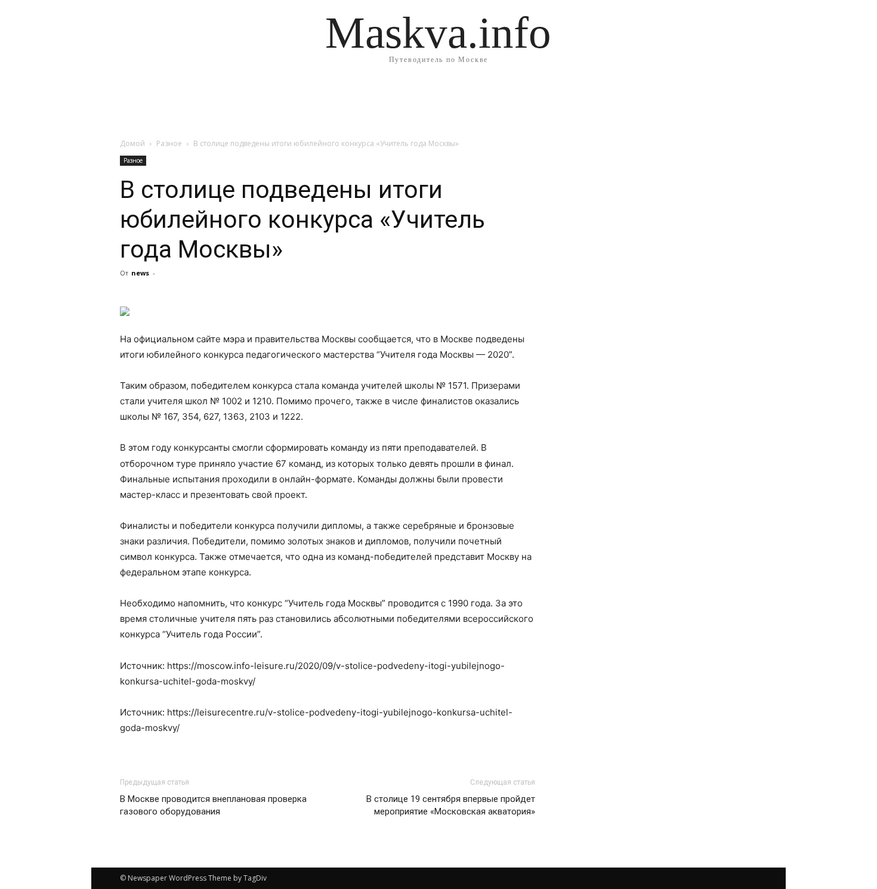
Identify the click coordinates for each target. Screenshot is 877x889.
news (140, 272)
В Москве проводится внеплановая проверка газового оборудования (213, 805)
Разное (169, 143)
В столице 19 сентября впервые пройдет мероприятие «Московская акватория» (450, 805)
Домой (132, 143)
